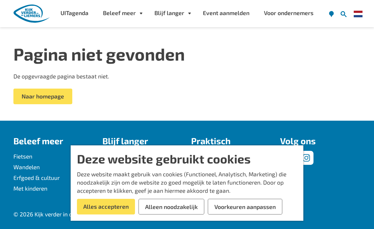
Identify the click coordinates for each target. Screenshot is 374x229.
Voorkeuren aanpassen (245, 206)
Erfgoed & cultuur (36, 177)
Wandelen (26, 166)
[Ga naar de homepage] (31, 13)
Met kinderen (30, 188)
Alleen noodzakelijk (171, 206)
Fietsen (22, 156)
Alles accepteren (106, 206)
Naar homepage (43, 96)
